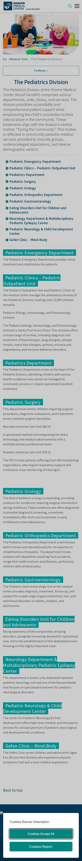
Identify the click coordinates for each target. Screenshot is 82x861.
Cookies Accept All (41, 833)
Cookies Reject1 (41, 846)
